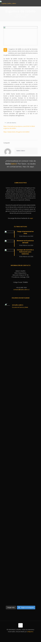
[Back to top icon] (20, 625)
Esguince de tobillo (20, 17)
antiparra (30, 632)
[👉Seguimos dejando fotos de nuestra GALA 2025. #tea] (28, 369)
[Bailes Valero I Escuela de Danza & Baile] (8, 3)
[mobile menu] (38, 3)
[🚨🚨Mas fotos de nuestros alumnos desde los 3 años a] (12, 429)
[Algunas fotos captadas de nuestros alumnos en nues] (28, 430)
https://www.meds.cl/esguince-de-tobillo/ (16, 132)
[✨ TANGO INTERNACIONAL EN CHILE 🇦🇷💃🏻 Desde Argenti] (28, 478)
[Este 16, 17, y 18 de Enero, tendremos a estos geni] (12, 560)
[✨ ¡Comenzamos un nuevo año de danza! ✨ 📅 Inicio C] (12, 336)
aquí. (31, 218)
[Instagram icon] (23, 634)
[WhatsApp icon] (16, 634)
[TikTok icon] (25, 634)
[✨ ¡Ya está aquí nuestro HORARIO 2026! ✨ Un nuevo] (12, 391)
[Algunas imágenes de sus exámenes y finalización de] (12, 464)
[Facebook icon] (18, 634)
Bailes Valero (21, 151)
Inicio (10, 15)
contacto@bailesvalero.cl (21, 289)
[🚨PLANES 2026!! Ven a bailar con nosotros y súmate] (28, 331)
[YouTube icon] (20, 634)
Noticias (18, 15)
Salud (26, 15)
